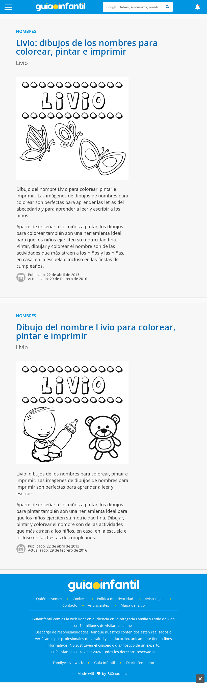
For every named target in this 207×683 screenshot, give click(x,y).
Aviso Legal (154, 598)
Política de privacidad (115, 598)
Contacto (69, 605)
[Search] (167, 7)
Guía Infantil (104, 662)
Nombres (26, 31)
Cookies (80, 598)
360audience (119, 673)
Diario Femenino (140, 662)
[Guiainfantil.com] (60, 10)
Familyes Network (68, 662)
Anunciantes (98, 605)
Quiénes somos (49, 598)
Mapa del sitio (133, 605)
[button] (20, 9)
